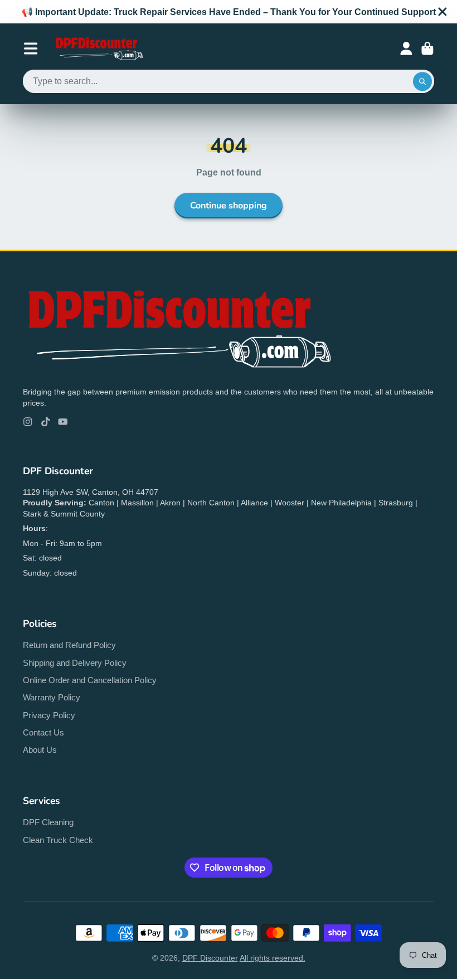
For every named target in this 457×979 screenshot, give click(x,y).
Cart (427, 48)
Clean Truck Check (58, 840)
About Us (40, 749)
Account (406, 48)
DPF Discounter (210, 957)
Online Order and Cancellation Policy (90, 680)
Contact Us (43, 732)
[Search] (422, 81)
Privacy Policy (49, 715)
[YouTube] (63, 422)
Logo (98, 48)
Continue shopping (228, 205)
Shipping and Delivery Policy (75, 663)
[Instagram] (28, 422)
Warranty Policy (51, 697)
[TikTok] (46, 422)
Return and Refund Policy (69, 645)
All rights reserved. (272, 957)
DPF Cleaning (48, 822)
